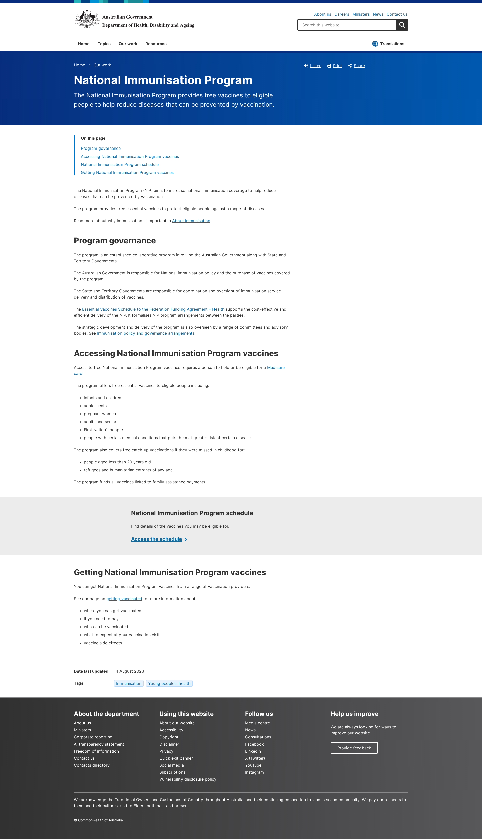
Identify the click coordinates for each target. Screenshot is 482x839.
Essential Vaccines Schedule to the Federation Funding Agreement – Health (153, 309)
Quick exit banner (176, 758)
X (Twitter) (255, 758)
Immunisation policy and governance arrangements (145, 333)
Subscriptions (172, 772)
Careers (341, 14)
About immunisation (191, 220)
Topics (104, 43)
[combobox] (346, 25)
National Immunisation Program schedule (120, 164)
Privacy (166, 751)
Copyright (168, 736)
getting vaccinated (124, 598)
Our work (128, 43)
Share (359, 65)
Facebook (254, 744)
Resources (156, 43)
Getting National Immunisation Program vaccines (127, 172)
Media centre (257, 722)
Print (337, 65)
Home (84, 43)
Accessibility (171, 729)
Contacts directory (92, 765)
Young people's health (169, 683)
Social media (171, 765)
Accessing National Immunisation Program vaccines (130, 156)
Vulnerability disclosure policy (187, 779)
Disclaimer (169, 744)
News (378, 14)
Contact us (397, 14)
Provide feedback (354, 747)
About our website (177, 722)
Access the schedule (156, 539)
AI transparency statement (99, 744)
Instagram (254, 772)
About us (322, 14)
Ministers (361, 14)
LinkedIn (253, 751)
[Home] (134, 18)
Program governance (101, 148)
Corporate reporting (93, 736)
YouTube (253, 765)
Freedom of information (96, 751)
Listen (315, 65)
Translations (392, 43)
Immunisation (128, 683)
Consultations (258, 736)
